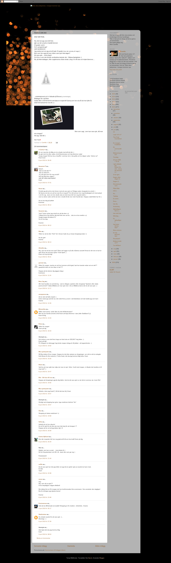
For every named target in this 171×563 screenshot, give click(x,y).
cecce (41, 479)
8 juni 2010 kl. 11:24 (45, 275)
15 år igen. (116, 174)
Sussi (40, 188)
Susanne (42, 211)
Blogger (101, 558)
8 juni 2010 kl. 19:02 (45, 345)
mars (115, 254)
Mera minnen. (117, 230)
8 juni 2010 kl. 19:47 (45, 371)
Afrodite (41, 248)
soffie (40, 464)
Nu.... (114, 193)
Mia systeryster (44, 351)
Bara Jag (42, 281)
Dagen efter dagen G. (117, 178)
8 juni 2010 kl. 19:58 (45, 416)
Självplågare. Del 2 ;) (117, 209)
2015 (113, 94)
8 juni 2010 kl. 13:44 (45, 318)
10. (114, 132)
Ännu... (115, 201)
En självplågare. (117, 220)
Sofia (40, 422)
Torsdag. (116, 157)
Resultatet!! (116, 238)
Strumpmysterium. (117, 184)
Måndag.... (116, 216)
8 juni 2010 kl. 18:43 (45, 331)
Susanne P (42, 166)
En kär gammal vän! (116, 234)
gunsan (41, 263)
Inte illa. (115, 204)
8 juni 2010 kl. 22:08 (45, 473)
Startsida (71, 546)
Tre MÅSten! (117, 245)
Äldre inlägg (100, 546)
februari (116, 256)
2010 (113, 107)
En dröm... (116, 198)
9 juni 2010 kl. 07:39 (45, 521)
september (117, 120)
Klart (112, 270)
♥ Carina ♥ (42, 149)
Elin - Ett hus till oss (45, 377)
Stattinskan (42, 514)
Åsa (40, 410)
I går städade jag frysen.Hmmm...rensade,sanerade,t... (117, 168)
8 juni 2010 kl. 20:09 (45, 430)
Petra (40, 324)
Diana (40, 364)
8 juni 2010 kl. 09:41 (45, 257)
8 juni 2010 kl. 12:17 (45, 288)
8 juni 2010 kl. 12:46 (45, 303)
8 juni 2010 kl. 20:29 (45, 442)
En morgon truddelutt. (117, 143)
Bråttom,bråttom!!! (117, 242)
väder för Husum (115, 272)
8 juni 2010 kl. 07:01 (45, 182)
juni (115, 129)
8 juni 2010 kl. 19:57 (45, 393)
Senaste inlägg (40, 546)
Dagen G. (116, 181)
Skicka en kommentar (43, 538)
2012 (113, 101)
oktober (116, 117)
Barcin (90, 558)
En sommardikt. (117, 148)
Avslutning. (116, 206)
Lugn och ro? (117, 134)
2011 (113, 104)
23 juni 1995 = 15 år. (117, 160)
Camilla (123, 51)
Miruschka (42, 309)
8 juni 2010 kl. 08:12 (45, 205)
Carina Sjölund (44, 436)
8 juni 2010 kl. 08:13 (45, 242)
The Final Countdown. (117, 138)
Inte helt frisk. (117, 213)
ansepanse (42, 294)
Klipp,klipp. (116, 188)
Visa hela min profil (116, 69)
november (117, 113)
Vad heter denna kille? (116, 226)
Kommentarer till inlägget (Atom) (55, 550)
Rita (40, 231)
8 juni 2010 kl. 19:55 (45, 382)
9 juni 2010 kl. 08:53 (45, 534)
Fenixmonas (43, 503)
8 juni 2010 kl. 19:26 (45, 358)
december (117, 109)
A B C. (115, 191)
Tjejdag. (115, 196)
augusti (116, 124)
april (115, 251)
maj (115, 248)
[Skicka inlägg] (56, 142)
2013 (113, 99)
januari (116, 259)
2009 (113, 262)
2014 (113, 96)
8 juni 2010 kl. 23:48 (45, 497)
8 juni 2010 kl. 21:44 (45, 458)
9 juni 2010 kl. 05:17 (45, 508)
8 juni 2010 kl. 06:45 (45, 160)
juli (115, 127)
